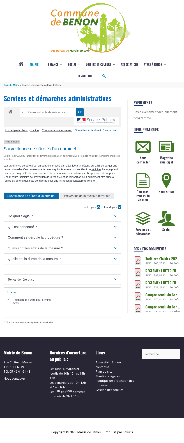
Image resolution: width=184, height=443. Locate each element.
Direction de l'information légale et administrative (29, 322)
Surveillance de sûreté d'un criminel (95, 130)
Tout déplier (111, 207)
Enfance (53, 64)
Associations (129, 64)
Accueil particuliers (16, 130)
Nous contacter (143, 159)
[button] (104, 76)
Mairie (34, 64)
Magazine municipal (166, 159)
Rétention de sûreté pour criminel (32, 299)
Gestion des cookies (109, 390)
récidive (96, 169)
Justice (34, 130)
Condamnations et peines (57, 130)
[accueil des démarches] (10, 111)
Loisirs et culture (98, 64)
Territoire (84, 76)
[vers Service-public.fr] (96, 121)
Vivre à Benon (153, 64)
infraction (64, 180)
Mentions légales (108, 376)
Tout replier (90, 207)
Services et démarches (143, 231)
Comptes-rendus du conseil (143, 195)
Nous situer (166, 191)
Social (72, 64)
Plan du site (104, 371)
